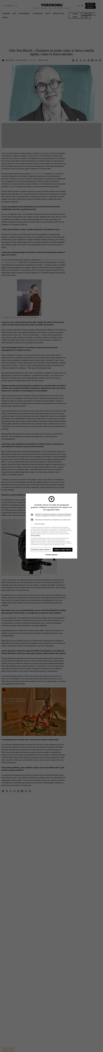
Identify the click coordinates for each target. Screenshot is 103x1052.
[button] (51, 524)
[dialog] (51, 526)
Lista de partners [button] (35, 535)
